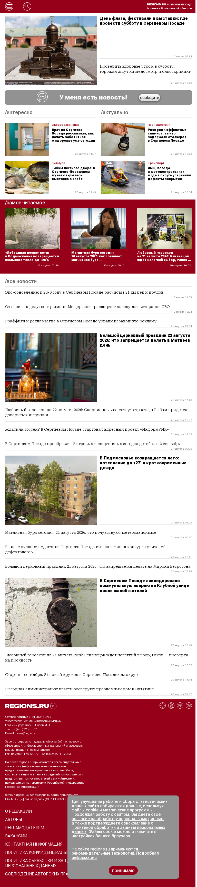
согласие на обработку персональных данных (117, 818)
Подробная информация (22, 787)
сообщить (149, 97)
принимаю (123, 870)
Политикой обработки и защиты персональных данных (118, 829)
